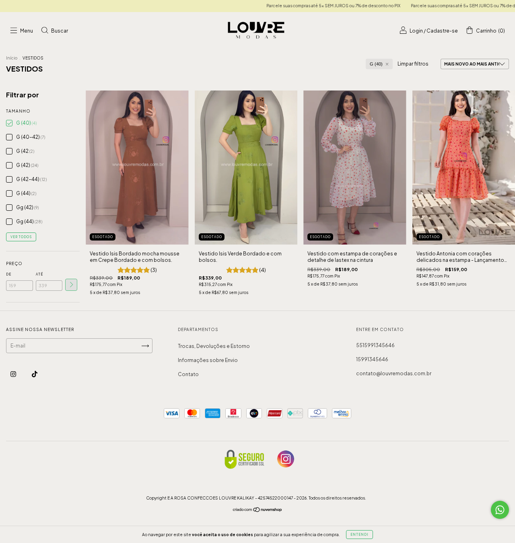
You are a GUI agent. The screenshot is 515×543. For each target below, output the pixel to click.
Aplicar (71, 285)
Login (416, 31)
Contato (188, 374)
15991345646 (372, 359)
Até (39, 274)
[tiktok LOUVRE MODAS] (34, 374)
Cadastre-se (442, 31)
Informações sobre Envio (208, 360)
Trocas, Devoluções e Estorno (214, 346)
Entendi (359, 535)
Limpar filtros (413, 64)
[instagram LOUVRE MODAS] (13, 374)
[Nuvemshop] (258, 511)
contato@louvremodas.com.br (393, 373)
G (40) (376, 64)
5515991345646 (375, 345)
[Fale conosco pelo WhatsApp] (500, 510)
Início (11, 58)
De (8, 274)
